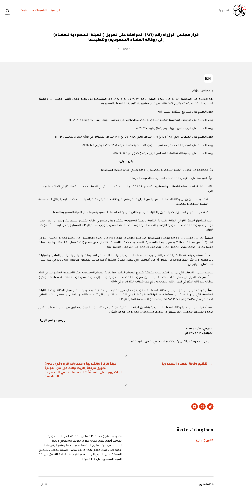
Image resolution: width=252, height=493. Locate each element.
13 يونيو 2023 (124, 49)
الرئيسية (55, 10)
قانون (202, 484)
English (24, 10)
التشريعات (41, 10)
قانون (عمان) (205, 440)
